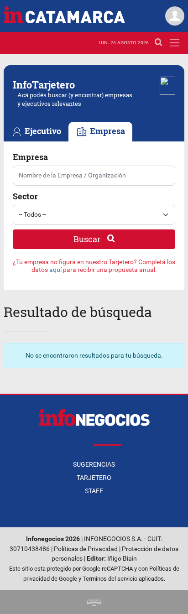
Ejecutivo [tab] (42, 131)
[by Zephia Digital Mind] (94, 602)
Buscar (87, 239)
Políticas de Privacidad (86, 549)
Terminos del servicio (110, 578)
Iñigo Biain (122, 558)
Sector (25, 196)
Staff (94, 490)
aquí (55, 270)
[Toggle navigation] (174, 42)
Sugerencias (94, 464)
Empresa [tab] (106, 131)
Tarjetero (94, 477)
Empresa (30, 156)
